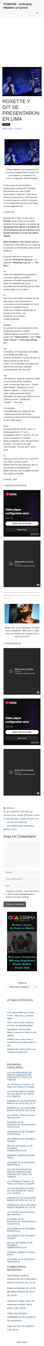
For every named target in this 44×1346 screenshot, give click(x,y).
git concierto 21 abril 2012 (18, 812)
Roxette (18, 185)
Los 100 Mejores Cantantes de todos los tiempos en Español (20, 1085)
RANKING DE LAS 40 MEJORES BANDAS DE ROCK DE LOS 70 (21, 1102)
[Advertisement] (22, 42)
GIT (21, 206)
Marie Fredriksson (31, 172)
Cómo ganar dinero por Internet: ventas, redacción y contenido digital (21, 1015)
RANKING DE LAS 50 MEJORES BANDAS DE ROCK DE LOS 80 (21, 1291)
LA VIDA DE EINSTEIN (17, 822)
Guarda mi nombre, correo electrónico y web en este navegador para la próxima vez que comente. (22, 894)
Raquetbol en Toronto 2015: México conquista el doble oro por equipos (22, 1032)
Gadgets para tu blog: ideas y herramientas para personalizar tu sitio (22, 1042)
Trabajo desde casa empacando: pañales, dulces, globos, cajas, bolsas (21, 1304)
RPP (15, 480)
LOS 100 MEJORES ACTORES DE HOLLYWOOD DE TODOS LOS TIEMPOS (21, 1093)
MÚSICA (6, 124)
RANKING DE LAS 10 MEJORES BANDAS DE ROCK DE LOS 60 (21, 1109)
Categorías (22, 983)
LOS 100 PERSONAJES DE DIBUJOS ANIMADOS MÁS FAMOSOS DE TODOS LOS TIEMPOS (19, 1076)
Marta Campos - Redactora (12, 129)
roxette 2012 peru (24, 815)
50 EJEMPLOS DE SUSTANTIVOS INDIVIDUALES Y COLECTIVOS (22, 1124)
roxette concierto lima (29, 819)
